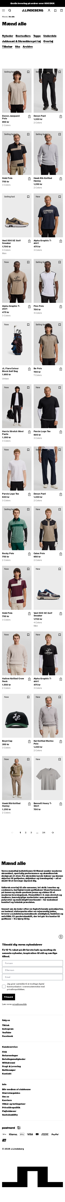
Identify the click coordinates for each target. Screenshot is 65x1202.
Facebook (7, 1036)
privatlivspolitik (19, 1004)
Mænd (4, 17)
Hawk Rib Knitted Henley (43, 180)
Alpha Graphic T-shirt (43, 242)
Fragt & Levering (11, 1066)
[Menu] (3, 10)
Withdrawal (8, 1063)
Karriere (7, 1100)
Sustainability (10, 1115)
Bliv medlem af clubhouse (16, 1089)
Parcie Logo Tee (42, 431)
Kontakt (6, 1074)
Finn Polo (39, 306)
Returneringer (10, 1056)
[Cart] (61, 10)
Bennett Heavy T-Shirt (43, 805)
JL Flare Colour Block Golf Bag (10, 370)
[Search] (10, 10)
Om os (5, 1097)
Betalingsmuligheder (13, 1059)
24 (43, 832)
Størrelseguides (11, 1093)
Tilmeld (8, 997)
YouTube (6, 1033)
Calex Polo (39, 553)
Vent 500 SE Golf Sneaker (11, 242)
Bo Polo (38, 368)
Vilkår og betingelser (13, 1104)
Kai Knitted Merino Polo (44, 742)
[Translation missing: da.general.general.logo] (32, 10)
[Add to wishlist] (28, 72)
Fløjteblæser (9, 1111)
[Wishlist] (55, 10)
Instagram (8, 1029)
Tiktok (5, 1025)
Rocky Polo (8, 553)
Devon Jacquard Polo (11, 117)
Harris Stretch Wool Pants (13, 433)
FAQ (4, 1052)
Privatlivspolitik (11, 1108)
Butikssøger (9, 1070)
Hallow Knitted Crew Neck (13, 680)
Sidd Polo (7, 178)
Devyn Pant (40, 116)
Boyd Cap (7, 741)
